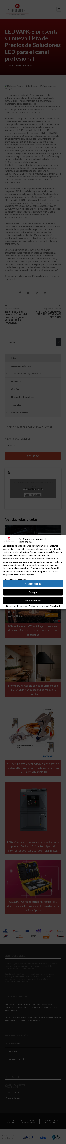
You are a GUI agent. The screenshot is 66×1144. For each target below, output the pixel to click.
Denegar (33, 592)
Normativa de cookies (16, 605)
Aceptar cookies (33, 583)
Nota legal (55, 605)
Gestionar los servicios (15, 578)
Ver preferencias (33, 600)
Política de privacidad (38, 605)
